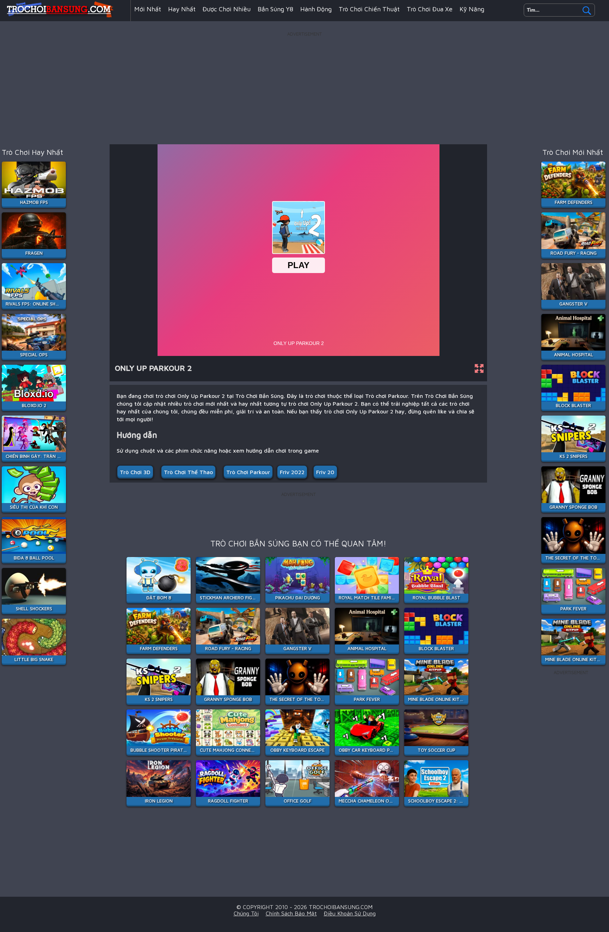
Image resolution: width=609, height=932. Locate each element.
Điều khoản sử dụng (350, 913)
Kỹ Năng (472, 9)
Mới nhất (147, 9)
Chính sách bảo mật (291, 913)
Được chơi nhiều (227, 9)
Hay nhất (182, 9)
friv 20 (325, 472)
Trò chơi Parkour (248, 472)
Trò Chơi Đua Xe (430, 9)
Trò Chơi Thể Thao (188, 472)
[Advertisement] (304, 87)
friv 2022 (292, 472)
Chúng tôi (246, 913)
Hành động (316, 9)
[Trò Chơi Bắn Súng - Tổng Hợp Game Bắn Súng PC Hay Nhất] (65, 15)
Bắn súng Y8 (275, 9)
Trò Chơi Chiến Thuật (369, 9)
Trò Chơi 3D (135, 472)
